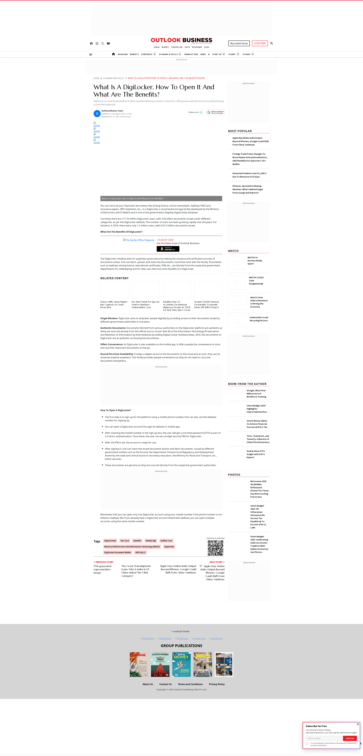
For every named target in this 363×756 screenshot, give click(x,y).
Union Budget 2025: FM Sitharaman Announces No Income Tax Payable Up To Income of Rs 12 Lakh (258, 538)
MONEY (165, 47)
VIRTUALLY (140, 552)
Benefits (137, 541)
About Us (148, 706)
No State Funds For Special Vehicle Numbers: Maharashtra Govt (145, 298)
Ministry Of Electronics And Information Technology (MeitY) (132, 547)
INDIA (157, 47)
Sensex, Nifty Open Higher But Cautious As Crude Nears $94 (113, 298)
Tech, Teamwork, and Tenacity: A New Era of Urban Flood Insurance (258, 446)
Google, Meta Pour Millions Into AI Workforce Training (256, 392)
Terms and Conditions (190, 706)
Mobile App (151, 541)
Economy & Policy (168, 54)
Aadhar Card (166, 541)
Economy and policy (113, 78)
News (203, 54)
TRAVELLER (177, 47)
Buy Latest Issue (239, 43)
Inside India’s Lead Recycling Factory (259, 319)
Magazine (123, 54)
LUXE (206, 47)
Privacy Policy (217, 706)
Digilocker (169, 547)
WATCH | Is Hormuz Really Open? (259, 259)
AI (209, 54)
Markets (134, 54)
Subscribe (350, 738)
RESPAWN (197, 47)
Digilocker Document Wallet (117, 552)
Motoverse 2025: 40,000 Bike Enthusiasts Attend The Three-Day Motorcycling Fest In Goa (259, 511)
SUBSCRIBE (260, 43)
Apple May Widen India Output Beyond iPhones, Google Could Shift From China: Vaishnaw (251, 141)
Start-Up (217, 54)
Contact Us (165, 706)
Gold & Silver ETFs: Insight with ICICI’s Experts (256, 472)
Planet (232, 54)
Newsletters (191, 54)
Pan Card (125, 541)
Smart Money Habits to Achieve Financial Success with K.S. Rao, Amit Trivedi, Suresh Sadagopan (258, 423)
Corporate (146, 54)
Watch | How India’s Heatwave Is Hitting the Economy (259, 304)
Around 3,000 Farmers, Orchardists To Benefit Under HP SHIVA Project (206, 301)
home (96, 78)
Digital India (110, 541)
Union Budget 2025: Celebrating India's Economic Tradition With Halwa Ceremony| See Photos (259, 566)
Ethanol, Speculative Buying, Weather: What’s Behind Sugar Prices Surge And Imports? (248, 189)
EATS (187, 47)
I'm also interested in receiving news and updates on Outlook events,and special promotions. (333, 744)
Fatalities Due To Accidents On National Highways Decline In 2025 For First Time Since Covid (176, 306)
